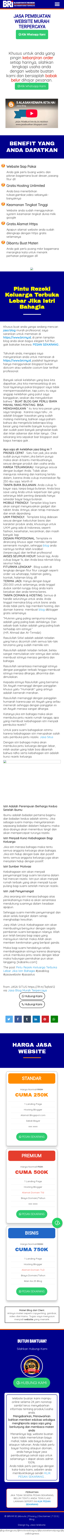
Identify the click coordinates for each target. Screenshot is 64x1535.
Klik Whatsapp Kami (33, 34)
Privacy (32, 1516)
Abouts (22, 1516)
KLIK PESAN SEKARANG (34, 1474)
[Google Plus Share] (27, 1019)
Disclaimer (44, 1516)
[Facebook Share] (18, 1019)
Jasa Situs (46, 737)
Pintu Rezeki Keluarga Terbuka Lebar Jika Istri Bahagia (30, 969)
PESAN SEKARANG (33, 1136)
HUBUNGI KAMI (33, 1382)
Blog (31, 1519)
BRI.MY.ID (12, 1516)
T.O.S (55, 1516)
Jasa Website (37, 1524)
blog (46, 545)
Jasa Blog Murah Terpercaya (27, 990)
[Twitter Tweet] (9, 1019)
